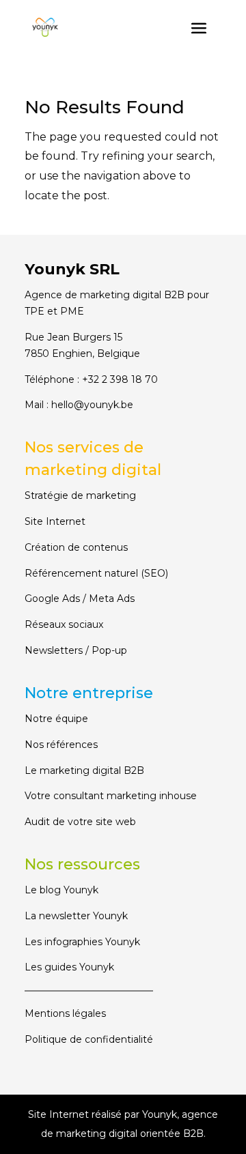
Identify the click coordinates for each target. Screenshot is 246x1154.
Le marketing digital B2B (84, 770)
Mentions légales (65, 1013)
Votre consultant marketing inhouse (111, 796)
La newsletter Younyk (76, 916)
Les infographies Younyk (82, 942)
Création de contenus (76, 547)
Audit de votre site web (80, 822)
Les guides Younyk (69, 967)
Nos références (61, 744)
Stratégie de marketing (80, 495)
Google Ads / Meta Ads (80, 598)
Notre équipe (56, 718)
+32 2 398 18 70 (120, 379)
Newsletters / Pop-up (76, 650)
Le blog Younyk (61, 890)
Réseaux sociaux (64, 624)
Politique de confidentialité (89, 1039)
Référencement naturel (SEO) (96, 573)
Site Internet (55, 521)
